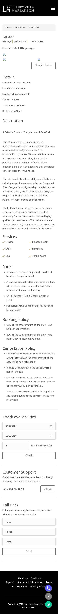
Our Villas (20, 27)
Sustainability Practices (29, 582)
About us (23, 578)
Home (8, 27)
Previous (8, 56)
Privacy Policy (37, 586)
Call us (47, 488)
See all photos (43, 65)
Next (50, 61)
